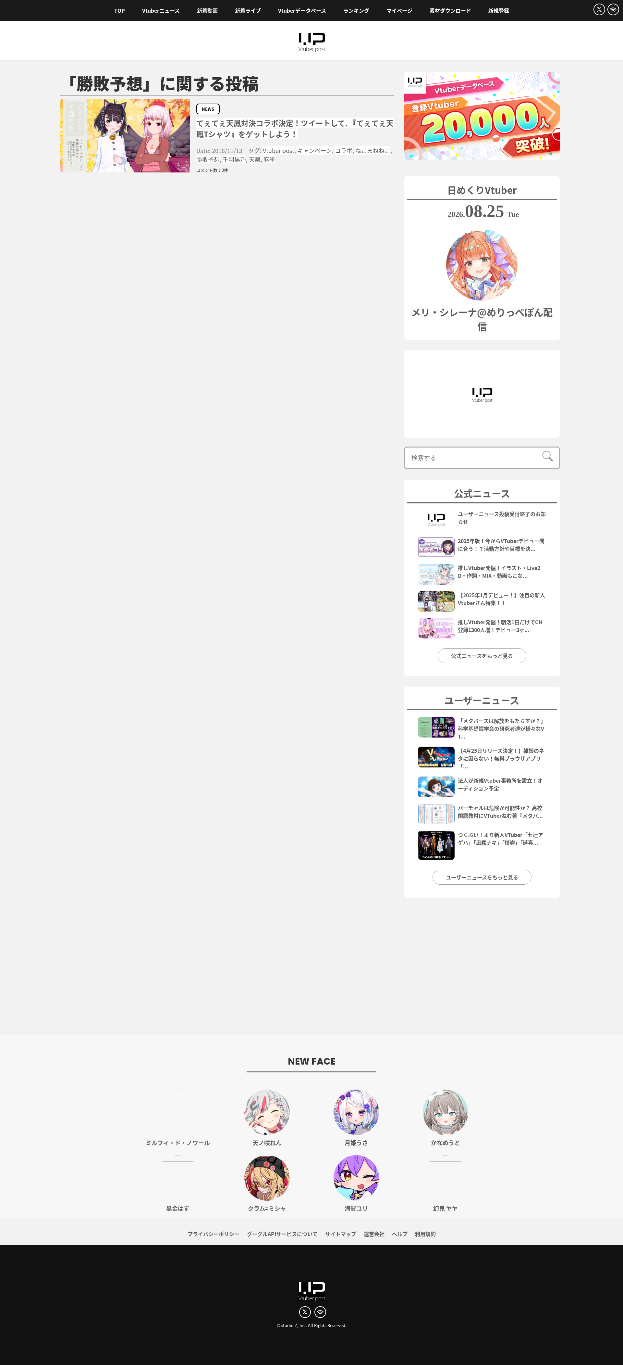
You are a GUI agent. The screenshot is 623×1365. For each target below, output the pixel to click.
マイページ (399, 10)
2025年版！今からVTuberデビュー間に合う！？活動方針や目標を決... (501, 544)
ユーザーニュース (482, 700)
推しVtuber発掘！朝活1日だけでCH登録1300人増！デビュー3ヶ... (500, 626)
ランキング (356, 10)
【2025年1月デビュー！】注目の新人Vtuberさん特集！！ (501, 599)
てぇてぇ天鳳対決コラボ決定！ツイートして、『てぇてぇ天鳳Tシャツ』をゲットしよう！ (295, 128)
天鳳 (255, 159)
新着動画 (207, 10)
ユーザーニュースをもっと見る (482, 877)
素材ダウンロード (450, 10)
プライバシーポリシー (213, 1234)
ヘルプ (400, 1234)
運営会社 (374, 1234)
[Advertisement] (311, 969)
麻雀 (269, 159)
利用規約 (425, 1234)
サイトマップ (340, 1234)
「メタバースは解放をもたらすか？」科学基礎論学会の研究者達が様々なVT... (502, 728)
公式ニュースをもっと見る (482, 656)
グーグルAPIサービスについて (282, 1234)
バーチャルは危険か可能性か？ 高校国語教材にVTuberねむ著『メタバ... (500, 811)
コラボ (343, 150)
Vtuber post (278, 150)
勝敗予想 (208, 159)
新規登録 (498, 10)
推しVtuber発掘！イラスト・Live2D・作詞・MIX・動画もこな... (499, 571)
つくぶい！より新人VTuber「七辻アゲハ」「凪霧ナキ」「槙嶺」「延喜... (500, 838)
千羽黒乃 (234, 159)
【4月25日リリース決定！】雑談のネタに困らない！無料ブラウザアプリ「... (501, 758)
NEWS (208, 109)
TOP (119, 10)
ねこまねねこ (372, 150)
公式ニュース (482, 493)
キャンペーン (314, 150)
